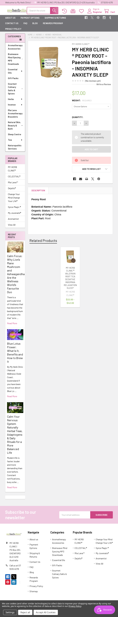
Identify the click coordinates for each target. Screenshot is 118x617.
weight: (82, 100)
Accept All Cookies (46, 612)
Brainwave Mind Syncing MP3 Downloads (14, 59)
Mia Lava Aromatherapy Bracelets (15, 113)
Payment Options (30, 17)
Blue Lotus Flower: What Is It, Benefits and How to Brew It (15, 352)
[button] (91, 169)
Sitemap (33, 591)
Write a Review (103, 84)
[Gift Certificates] (73, 11)
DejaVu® (12, 188)
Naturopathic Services (14, 147)
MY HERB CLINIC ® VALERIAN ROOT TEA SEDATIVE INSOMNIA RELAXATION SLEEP (70, 277)
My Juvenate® (14, 212)
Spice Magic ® (14, 207)
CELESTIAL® (14, 176)
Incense (12, 104)
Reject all (25, 612)
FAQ (25, 23)
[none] (49, 62)
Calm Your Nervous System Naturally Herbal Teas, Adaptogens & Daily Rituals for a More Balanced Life (14, 434)
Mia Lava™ (13, 182)
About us (10, 17)
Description (38, 190)
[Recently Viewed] (65, 11)
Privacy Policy (13, 29)
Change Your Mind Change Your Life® (14, 197)
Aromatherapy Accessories (15, 47)
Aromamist (13, 218)
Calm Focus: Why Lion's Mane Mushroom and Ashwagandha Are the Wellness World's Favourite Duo (16, 274)
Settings (10, 612)
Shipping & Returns (55, 17)
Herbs (11, 99)
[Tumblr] (110, 17)
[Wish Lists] (82, 11)
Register (97, 12)
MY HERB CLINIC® (12, 169)
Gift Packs (13, 78)
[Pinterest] (98, 17)
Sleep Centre (14, 134)
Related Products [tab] (43, 240)
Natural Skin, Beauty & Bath (14, 125)
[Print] (86, 178)
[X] (92, 17)
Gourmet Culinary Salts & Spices (12, 89)
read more (12, 323)
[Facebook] (86, 17)
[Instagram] (104, 17)
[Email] (80, 178)
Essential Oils (12, 71)
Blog (35, 23)
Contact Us (11, 23)
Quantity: (77, 117)
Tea (10, 139)
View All (11, 224)
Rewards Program (53, 23)
